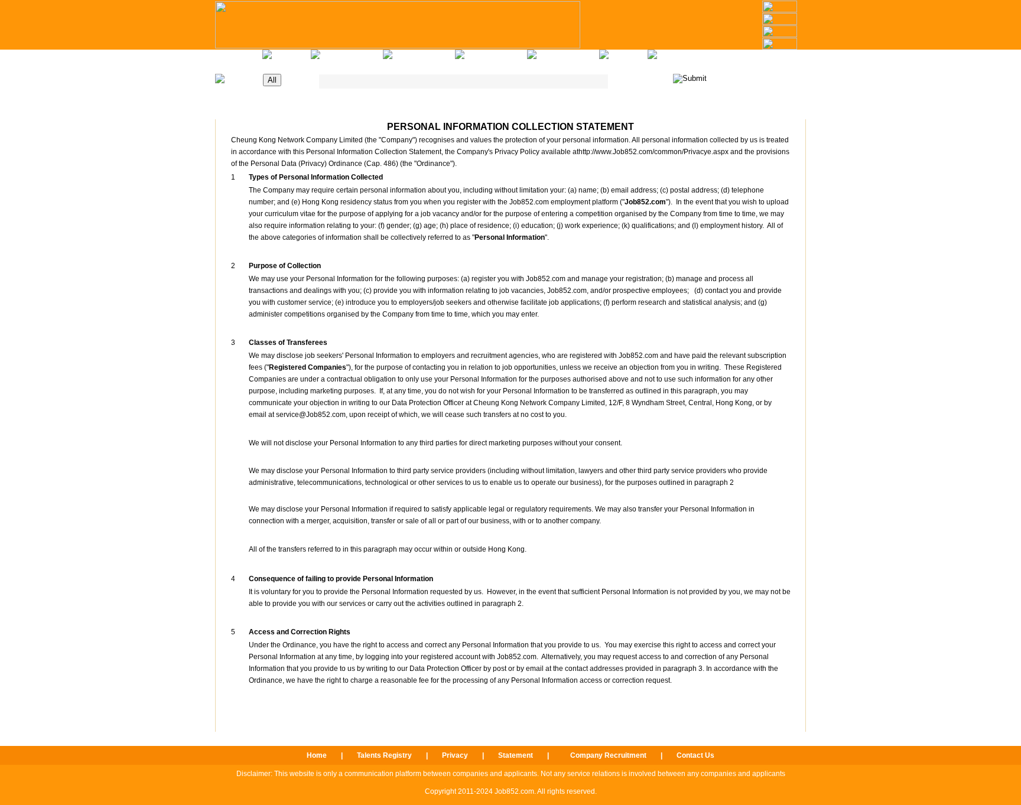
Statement (515, 755)
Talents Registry (384, 755)
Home (239, 59)
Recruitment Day (347, 59)
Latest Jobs (287, 59)
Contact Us (624, 59)
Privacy (455, 755)
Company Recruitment (608, 755)
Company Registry (491, 59)
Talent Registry (563, 59)
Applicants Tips (420, 59)
